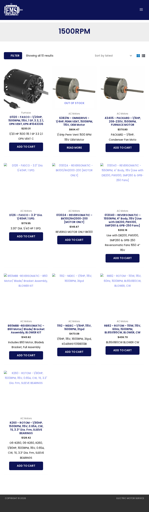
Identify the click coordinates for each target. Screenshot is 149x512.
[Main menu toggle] (141, 9)
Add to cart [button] (26, 147)
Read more (74, 148)
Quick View (26, 106)
